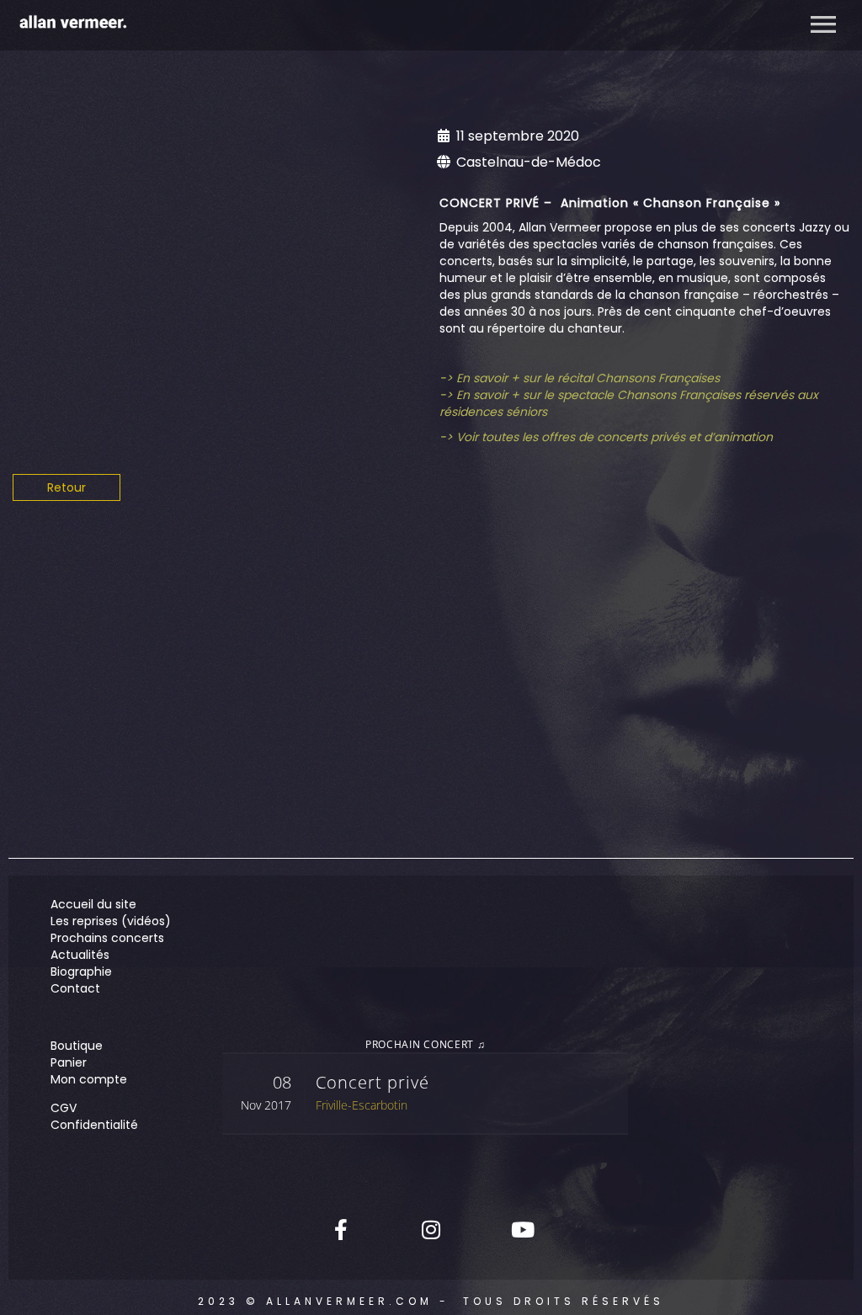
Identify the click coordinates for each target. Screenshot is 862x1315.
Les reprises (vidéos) (111, 921)
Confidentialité (94, 1124)
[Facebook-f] (341, 1229)
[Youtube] (521, 1229)
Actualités (80, 954)
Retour (66, 487)
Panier (69, 1062)
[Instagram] (431, 1229)
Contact (75, 988)
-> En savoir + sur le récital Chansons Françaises (579, 378)
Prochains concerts (107, 937)
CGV (64, 1107)
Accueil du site (93, 904)
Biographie (81, 971)
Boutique (77, 1045)
